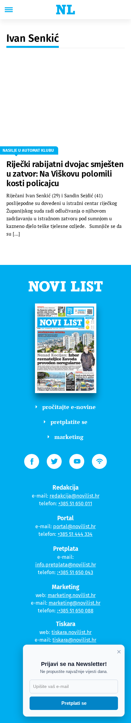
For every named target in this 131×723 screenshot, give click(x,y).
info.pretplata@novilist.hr (65, 565)
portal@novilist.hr (74, 526)
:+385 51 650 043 (75, 572)
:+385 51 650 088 (75, 611)
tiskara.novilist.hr (72, 632)
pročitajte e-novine (69, 407)
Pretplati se (73, 703)
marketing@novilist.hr (74, 603)
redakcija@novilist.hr (75, 496)
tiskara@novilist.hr (74, 640)
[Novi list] (65, 9)
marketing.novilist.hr (72, 595)
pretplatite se (69, 422)
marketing (68, 437)
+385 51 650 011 (75, 503)
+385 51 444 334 (75, 534)
